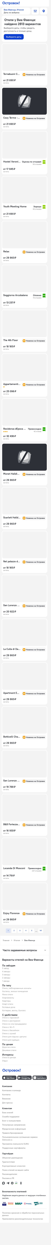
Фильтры (35, 11)
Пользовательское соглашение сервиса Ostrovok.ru (19, 1138)
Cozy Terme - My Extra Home (11, 117)
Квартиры (6, 1001)
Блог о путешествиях (11, 1120)
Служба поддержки (10, 1116)
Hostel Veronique (11, 161)
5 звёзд (5, 968)
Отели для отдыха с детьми (14, 1036)
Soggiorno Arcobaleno (15, 295)
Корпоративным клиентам (13, 1166)
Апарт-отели (7, 1004)
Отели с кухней (9, 1033)
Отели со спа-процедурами (14, 1024)
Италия (17, 940)
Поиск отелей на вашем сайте (15, 1170)
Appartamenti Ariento (11, 384)
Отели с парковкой (10, 1017)
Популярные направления (13, 1125)
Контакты (6, 1094)
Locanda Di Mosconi (14, 868)
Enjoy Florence (11, 913)
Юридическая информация (14, 1129)
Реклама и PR (8, 1178)
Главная (6, 940)
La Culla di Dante (11, 649)
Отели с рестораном (11, 1021)
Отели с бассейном (10, 1030)
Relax (6, 251)
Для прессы (7, 1102)
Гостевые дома (8, 1007)
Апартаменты (8, 998)
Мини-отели (7, 994)
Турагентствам (8, 1162)
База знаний (7, 1112)
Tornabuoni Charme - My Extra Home (11, 74)
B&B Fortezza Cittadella (11, 824)
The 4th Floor (10, 340)
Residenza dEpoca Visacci (14, 428)
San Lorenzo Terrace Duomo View (11, 605)
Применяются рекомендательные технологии (22, 1219)
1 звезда (5, 981)
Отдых (5, 1060)
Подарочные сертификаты (13, 1148)
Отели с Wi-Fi (8, 1027)
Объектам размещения (12, 1158)
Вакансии (6, 1098)
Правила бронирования (12, 1133)
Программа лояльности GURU (15, 1144)
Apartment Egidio (11, 692)
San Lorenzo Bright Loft (11, 780)
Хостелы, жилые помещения (15, 991)
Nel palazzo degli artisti (11, 561)
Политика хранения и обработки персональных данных (23, 1214)
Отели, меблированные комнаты (16, 988)
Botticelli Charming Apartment (11, 736)
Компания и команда (11, 1090)
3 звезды (6, 974)
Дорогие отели (9, 1047)
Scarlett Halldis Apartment (11, 517)
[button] (16, 11)
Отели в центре (9, 1057)
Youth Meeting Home (15, 206)
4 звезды (6, 971)
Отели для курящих (10, 1040)
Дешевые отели (9, 1050)
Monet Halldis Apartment (11, 473)
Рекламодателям (9, 1174)
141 (41, 930)
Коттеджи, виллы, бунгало (14, 1010)
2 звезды (6, 977)
